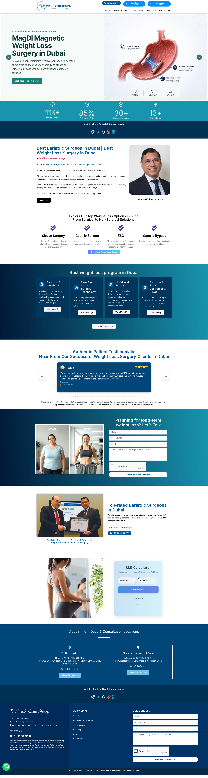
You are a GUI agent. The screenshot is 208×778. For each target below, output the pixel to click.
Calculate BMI (138, 589)
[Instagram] (14, 735)
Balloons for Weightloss (54, 284)
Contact (168, 10)
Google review (67, 385)
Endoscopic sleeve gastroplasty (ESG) (158, 287)
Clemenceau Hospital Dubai (138, 653)
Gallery (141, 10)
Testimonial (151, 10)
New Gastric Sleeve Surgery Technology (89, 287)
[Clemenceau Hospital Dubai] (138, 647)
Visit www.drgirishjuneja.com (29, 86)
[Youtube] (22, 735)
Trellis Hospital (69, 653)
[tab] (103, 97)
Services (116, 10)
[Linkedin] (30, 735)
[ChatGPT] (93, 132)
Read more (118, 378)
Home (107, 10)
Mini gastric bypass (122, 284)
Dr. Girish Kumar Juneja (51, 158)
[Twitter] (18, 735)
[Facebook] (11, 735)
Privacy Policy (115, 771)
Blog (160, 10)
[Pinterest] (26, 735)
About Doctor (130, 10)
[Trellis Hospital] (69, 647)
